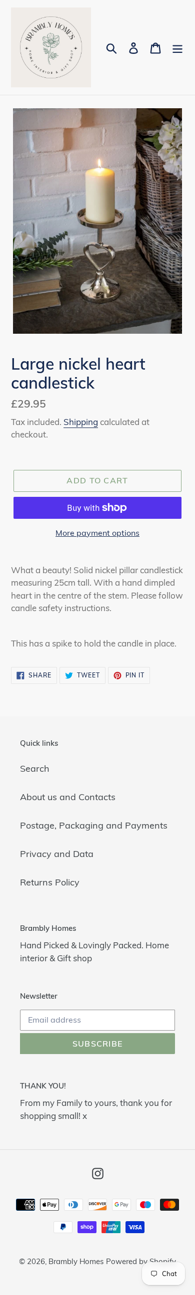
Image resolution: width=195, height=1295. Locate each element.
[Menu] (177, 47)
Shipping (81, 422)
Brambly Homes (76, 1261)
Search (35, 768)
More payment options (98, 533)
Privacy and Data (57, 854)
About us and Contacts (68, 797)
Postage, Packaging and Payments (94, 825)
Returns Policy (50, 882)
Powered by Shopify (141, 1261)
